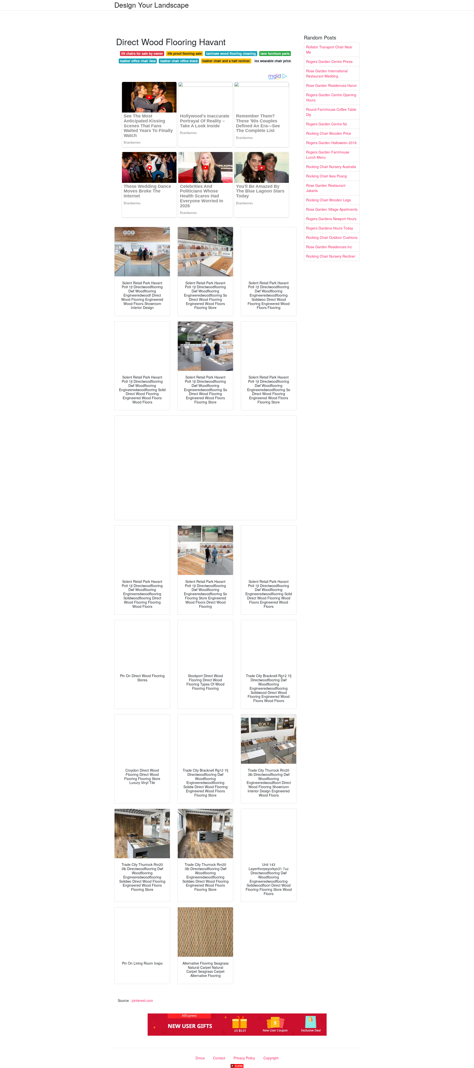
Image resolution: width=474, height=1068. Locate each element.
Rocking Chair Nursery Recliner (330, 256)
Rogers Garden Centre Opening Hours (331, 97)
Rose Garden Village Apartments (331, 209)
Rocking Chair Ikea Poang (326, 175)
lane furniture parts (275, 53)
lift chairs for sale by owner (142, 53)
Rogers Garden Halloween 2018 (331, 142)
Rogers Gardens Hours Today (329, 228)
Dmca (200, 1057)
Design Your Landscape (151, 5)
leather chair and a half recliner (226, 60)
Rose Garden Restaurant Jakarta (325, 188)
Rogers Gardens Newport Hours (331, 218)
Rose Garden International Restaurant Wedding (327, 73)
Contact (219, 1057)
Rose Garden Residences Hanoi (331, 85)
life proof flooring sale (185, 53)
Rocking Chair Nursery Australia (331, 166)
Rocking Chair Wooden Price (328, 133)
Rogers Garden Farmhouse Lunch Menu (327, 155)
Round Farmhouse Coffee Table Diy (331, 112)
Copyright (270, 1057)
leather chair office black (179, 60)
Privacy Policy (244, 1057)
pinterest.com (142, 1000)
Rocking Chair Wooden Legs (328, 199)
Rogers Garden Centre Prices (329, 61)
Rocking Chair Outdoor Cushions (331, 237)
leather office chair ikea (138, 60)
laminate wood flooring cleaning (231, 53)
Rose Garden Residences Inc (329, 246)
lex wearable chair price (273, 60)
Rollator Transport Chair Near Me (329, 49)
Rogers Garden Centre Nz (326, 123)
